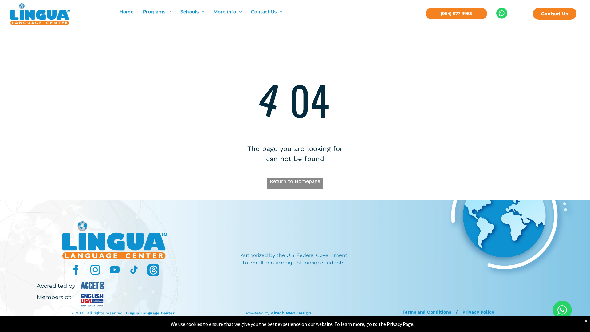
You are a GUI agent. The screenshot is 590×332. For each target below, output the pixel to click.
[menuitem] (126, 12)
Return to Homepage (295, 181)
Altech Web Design (291, 312)
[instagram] (95, 271)
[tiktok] (134, 271)
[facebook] (76, 271)
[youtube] (114, 271)
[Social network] (153, 271)
